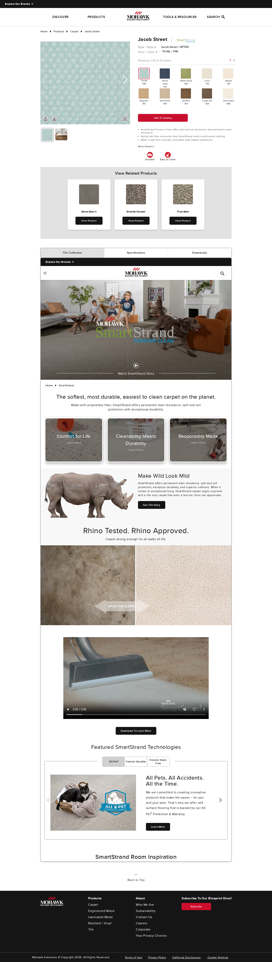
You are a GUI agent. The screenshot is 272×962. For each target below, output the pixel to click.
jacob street (92, 31)
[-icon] (43, 38)
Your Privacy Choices (151, 935)
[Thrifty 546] (144, 73)
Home (44, 31)
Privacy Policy (157, 957)
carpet (74, 31)
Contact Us (144, 917)
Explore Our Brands (17, 4)
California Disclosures (186, 957)
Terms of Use (133, 957)
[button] (125, 79)
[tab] (72, 253)
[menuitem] (17, 4)
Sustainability (146, 911)
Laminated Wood (100, 917)
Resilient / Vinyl (100, 923)
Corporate (143, 929)
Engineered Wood (101, 911)
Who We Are (145, 904)
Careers (141, 923)
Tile (91, 929)
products (59, 31)
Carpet (93, 904)
